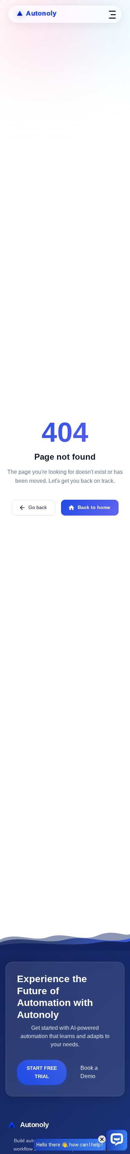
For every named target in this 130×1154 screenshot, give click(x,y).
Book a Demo (89, 1072)
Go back (37, 507)
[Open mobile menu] (112, 14)
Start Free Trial (42, 1072)
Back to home (94, 507)
